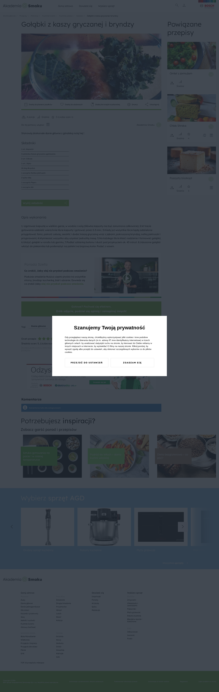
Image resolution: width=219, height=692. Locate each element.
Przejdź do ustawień (87, 362)
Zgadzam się (132, 362)
